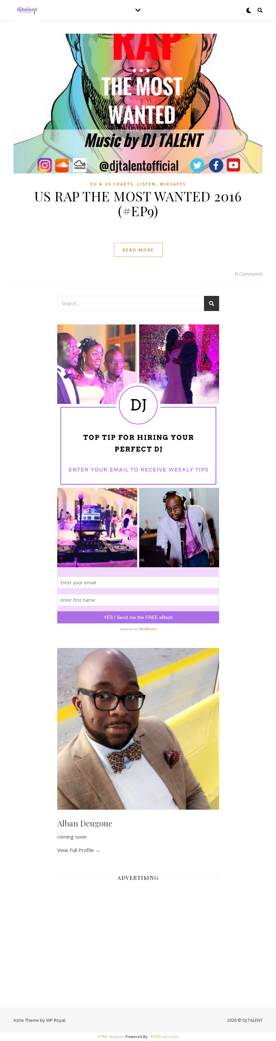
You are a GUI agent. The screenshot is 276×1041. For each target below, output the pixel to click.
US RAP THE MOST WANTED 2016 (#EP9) (138, 203)
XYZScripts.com (164, 1036)
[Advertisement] (138, 934)
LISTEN (146, 184)
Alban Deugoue (84, 823)
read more (138, 250)
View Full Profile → (78, 850)
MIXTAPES (173, 184)
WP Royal (55, 1020)
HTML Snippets (111, 1036)
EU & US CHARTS (112, 184)
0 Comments (249, 273)
